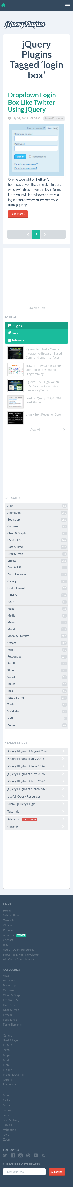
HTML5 (36, 595)
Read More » (18, 214)
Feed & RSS (36, 567)
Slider (36, 670)
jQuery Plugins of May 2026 (26, 774)
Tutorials (17, 340)
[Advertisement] (36, 277)
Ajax (36, 505)
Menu (36, 622)
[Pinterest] (28, 1155)
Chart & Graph (36, 533)
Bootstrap (36, 519)
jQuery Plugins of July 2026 (25, 758)
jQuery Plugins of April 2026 (26, 781)
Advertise (21, 819)
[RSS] (43, 1155)
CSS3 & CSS (36, 540)
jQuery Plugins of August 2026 (27, 751)
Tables (36, 683)
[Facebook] (13, 1155)
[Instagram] (20, 1155)
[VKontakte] (36, 1155)
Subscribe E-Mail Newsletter (21, 954)
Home (7, 910)
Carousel (36, 526)
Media (36, 615)
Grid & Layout (36, 588)
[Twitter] (5, 1155)
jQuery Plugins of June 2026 (26, 766)
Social (36, 677)
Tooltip (36, 704)
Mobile (36, 629)
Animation (36, 512)
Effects (36, 560)
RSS (5, 944)
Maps (36, 608)
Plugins (16, 326)
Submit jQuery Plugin (21, 804)
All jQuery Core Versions (18, 959)
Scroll (36, 663)
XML (36, 718)
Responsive (36, 656)
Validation (36, 711)
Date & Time (36, 546)
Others (36, 642)
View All (35, 429)
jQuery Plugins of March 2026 (27, 789)
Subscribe (56, 1171)
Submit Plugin (11, 915)
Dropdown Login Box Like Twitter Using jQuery (32, 102)
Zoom (36, 725)
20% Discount (29, 819)
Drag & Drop (36, 553)
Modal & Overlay (36, 636)
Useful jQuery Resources (24, 796)
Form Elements (54, 118)
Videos (7, 925)
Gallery (36, 581)
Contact (12, 826)
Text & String (36, 697)
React (36, 649)
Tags (14, 333)
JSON (36, 601)
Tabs (36, 690)
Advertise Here (36, 307)
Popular (8, 930)
